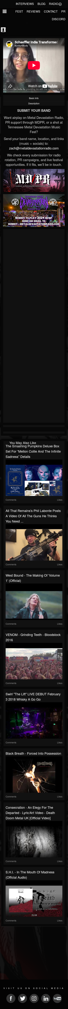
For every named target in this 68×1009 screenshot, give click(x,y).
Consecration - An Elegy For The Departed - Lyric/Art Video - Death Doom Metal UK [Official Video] (30, 812)
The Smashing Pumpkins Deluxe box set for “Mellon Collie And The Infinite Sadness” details (33, 451)
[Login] (60, 4)
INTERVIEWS (25, 4)
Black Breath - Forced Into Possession (33, 753)
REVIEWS (33, 11)
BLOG (41, 4)
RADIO (53, 4)
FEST (19, 11)
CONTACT (51, 11)
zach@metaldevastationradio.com (34, 148)
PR (63, 11)
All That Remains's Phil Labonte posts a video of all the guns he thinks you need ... (33, 515)
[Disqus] (33, 278)
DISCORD (58, 19)
